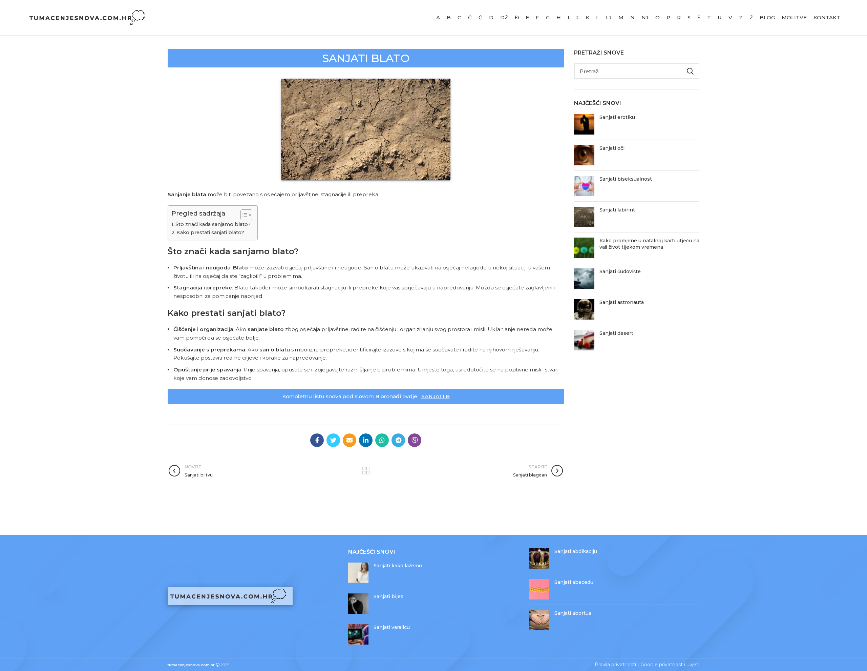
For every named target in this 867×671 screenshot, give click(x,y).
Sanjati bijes (388, 596)
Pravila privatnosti (615, 665)
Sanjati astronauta (621, 302)
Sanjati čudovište (620, 271)
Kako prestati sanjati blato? (210, 232)
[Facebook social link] (317, 440)
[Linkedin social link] (366, 440)
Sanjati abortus (572, 613)
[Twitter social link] (333, 440)
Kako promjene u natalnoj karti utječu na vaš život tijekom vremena (649, 244)
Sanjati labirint (617, 210)
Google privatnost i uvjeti (669, 665)
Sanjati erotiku (617, 117)
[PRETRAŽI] (690, 71)
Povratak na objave (366, 471)
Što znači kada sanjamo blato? (213, 224)
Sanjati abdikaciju (575, 551)
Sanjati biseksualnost (625, 179)
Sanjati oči (612, 148)
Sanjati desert (616, 333)
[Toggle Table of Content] (243, 215)
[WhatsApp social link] (382, 440)
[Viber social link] (414, 440)
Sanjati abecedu (573, 582)
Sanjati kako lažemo (398, 566)
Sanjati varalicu (392, 627)
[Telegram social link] (398, 440)
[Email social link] (349, 440)
